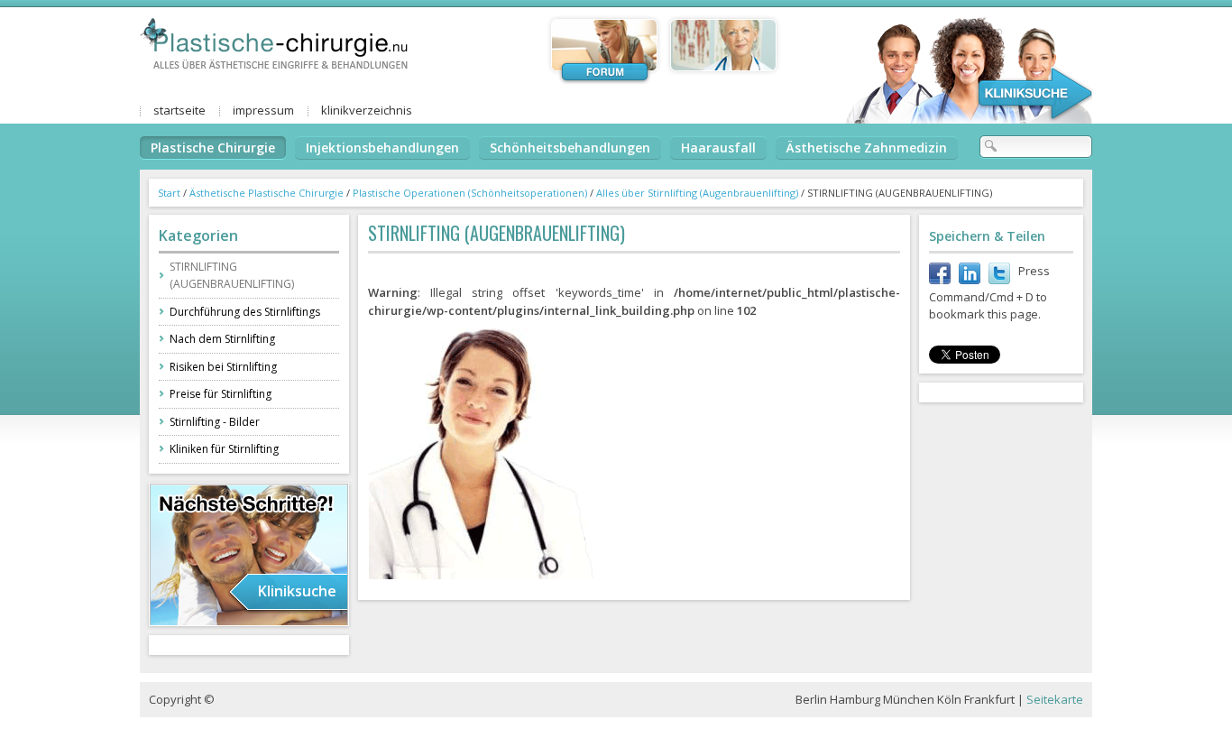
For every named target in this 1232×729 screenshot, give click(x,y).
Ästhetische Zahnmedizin (866, 147)
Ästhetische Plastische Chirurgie (266, 192)
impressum (263, 110)
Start (169, 192)
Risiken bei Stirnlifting (223, 366)
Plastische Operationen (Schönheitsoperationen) (470, 192)
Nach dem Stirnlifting (222, 338)
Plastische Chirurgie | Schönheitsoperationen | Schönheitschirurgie (275, 38)
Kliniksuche (297, 591)
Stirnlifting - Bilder (215, 421)
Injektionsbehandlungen (382, 147)
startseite (179, 110)
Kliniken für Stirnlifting (224, 449)
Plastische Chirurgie (213, 147)
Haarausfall (718, 147)
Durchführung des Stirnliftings (245, 311)
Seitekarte (1054, 699)
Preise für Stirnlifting (220, 393)
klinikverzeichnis (366, 110)
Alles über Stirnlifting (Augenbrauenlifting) (697, 192)
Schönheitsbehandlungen (570, 147)
